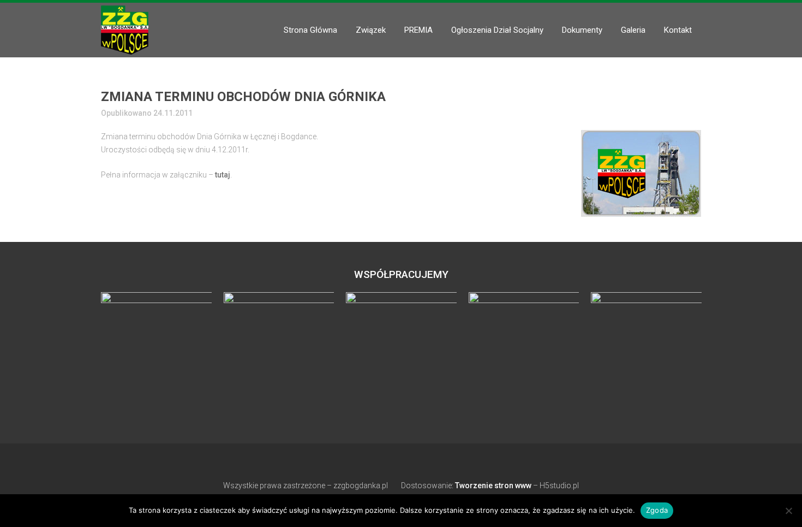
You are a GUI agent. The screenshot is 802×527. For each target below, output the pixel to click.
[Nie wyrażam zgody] (788, 510)
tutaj (222, 174)
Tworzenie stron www (493, 485)
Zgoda (657, 510)
